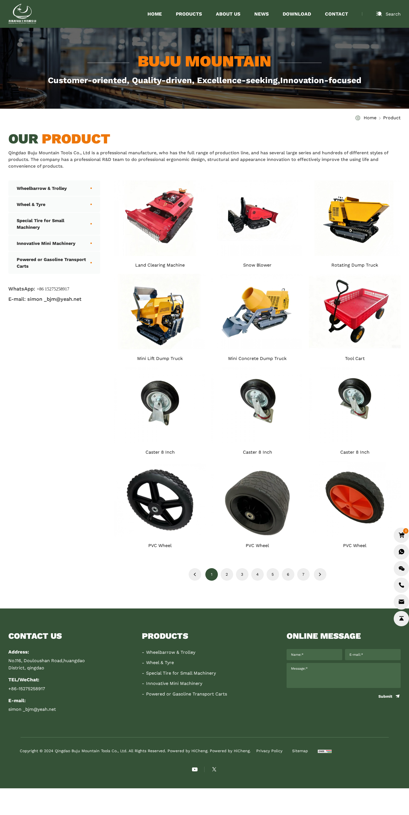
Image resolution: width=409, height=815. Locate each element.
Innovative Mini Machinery (46, 243)
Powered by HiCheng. (230, 751)
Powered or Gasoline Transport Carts (51, 262)
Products (189, 13)
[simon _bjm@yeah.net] (401, 602)
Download (297, 13)
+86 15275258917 (53, 289)
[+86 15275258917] (401, 552)
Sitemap (300, 751)
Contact (336, 13)
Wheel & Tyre (31, 204)
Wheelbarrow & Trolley (42, 188)
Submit (385, 696)
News (261, 13)
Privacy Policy (269, 751)
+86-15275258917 (26, 688)
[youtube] (195, 769)
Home (154, 13)
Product (392, 117)
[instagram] (214, 769)
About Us (228, 13)
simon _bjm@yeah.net (54, 298)
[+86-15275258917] (401, 585)
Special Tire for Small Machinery (40, 223)
